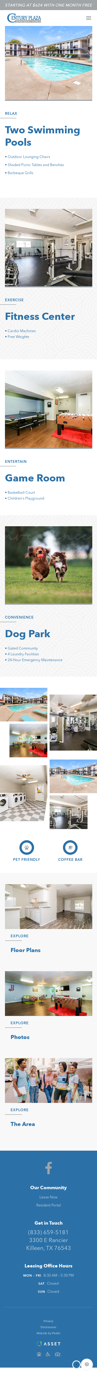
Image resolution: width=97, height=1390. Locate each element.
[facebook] (49, 1168)
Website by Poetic (48, 1333)
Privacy (48, 1321)
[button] (88, 18)
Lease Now (48, 1197)
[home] (23, 18)
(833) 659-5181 (48, 1233)
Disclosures (48, 1327)
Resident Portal (48, 1205)
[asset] (48, 1342)
